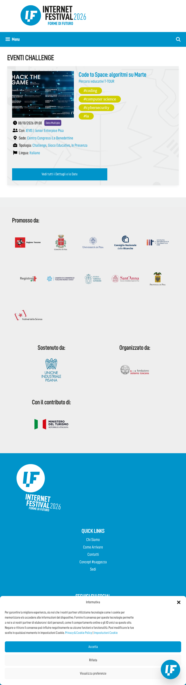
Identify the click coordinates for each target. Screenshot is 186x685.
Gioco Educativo (59, 145)
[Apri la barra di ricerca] (178, 39)
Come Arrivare (93, 547)
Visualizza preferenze (93, 673)
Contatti (93, 554)
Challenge (39, 145)
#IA (86, 115)
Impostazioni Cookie (106, 632)
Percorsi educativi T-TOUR (96, 81)
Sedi (93, 569)
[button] (178, 602)
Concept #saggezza (93, 562)
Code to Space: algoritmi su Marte (112, 75)
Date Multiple (53, 122)
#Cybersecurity (96, 107)
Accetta (93, 647)
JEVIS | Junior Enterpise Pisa (45, 131)
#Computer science (100, 98)
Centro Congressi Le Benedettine (50, 138)
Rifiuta (93, 660)
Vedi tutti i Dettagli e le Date (60, 174)
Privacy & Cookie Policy (78, 632)
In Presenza (79, 145)
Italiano (35, 153)
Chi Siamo (93, 540)
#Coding (90, 90)
